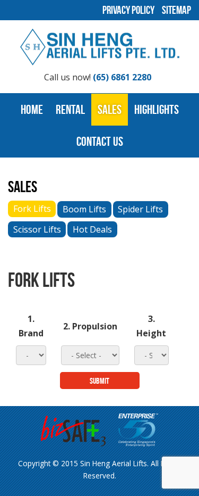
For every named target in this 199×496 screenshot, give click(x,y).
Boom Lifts (84, 209)
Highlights (156, 110)
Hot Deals (92, 229)
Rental (70, 110)
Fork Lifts (32, 208)
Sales (110, 110)
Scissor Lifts (37, 229)
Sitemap (176, 10)
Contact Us (99, 141)
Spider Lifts (140, 209)
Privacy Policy (128, 10)
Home (32, 110)
